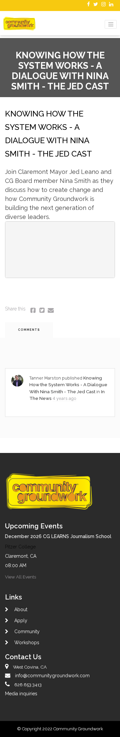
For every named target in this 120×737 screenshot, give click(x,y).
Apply (20, 620)
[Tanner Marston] (17, 381)
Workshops (26, 642)
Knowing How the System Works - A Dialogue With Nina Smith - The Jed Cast (68, 384)
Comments (29, 329)
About (20, 609)
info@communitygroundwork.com (52, 675)
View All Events (20, 576)
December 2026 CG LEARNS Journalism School (58, 536)
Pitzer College (20, 546)
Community (26, 631)
